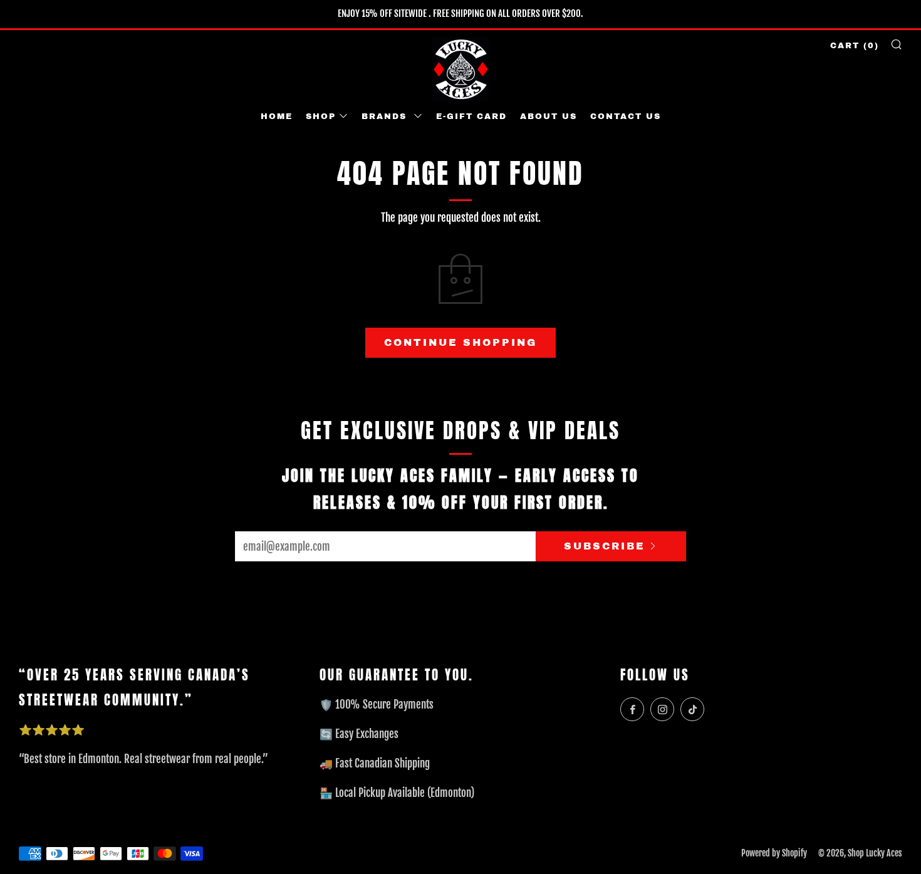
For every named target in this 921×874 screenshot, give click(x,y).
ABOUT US (548, 116)
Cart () (854, 45)
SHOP (321, 116)
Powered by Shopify (774, 853)
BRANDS (386, 116)
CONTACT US (625, 116)
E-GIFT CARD (471, 116)
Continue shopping (460, 342)
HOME (277, 116)
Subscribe (604, 546)
